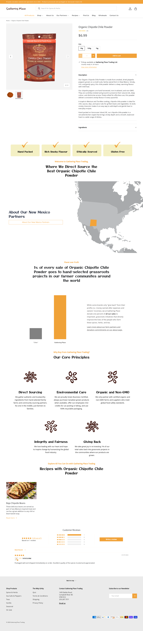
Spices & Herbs (12, 592)
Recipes (75, 15)
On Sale (9, 610)
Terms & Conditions (40, 596)
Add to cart (117, 56)
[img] (19, 555)
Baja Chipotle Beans (15, 503)
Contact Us (114, 15)
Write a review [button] (111, 539)
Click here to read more (52, 2)
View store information (89, 67)
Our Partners (62, 15)
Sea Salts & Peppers (13, 596)
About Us (50, 15)
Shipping (36, 599)
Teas (8, 599)
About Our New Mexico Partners (35, 222)
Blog (94, 15)
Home (8, 20)
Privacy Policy (38, 603)
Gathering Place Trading (18, 622)
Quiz (34, 592)
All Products (29, 15)
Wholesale (102, 15)
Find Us (86, 15)
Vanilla (8, 603)
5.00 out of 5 (37, 538)
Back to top (71, 580)
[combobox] (76, 8)
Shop (39, 15)
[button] (135, 9)
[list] (39, 57)
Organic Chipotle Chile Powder (20, 20)
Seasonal (9, 606)
